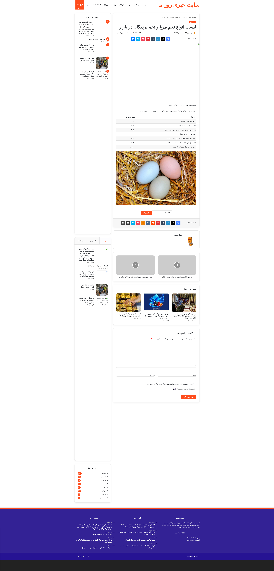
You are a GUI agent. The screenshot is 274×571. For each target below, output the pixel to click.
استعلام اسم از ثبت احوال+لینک (98, 39)
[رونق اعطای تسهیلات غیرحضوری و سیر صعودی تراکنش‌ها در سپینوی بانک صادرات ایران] (156, 302)
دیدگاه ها (81, 241)
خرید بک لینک (173, 523)
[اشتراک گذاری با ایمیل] (128, 223)
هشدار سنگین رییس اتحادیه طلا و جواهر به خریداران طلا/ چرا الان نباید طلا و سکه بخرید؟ (184, 316)
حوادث (129, 5)
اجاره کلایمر (196, 523)
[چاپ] (123, 223)
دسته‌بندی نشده (101, 498)
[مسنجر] (133, 39)
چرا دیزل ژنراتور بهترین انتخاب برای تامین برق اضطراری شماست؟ (86, 74)
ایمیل (194, 375)
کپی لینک (146, 213)
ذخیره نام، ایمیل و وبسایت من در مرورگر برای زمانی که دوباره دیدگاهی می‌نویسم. (171, 384)
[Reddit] (153, 223)
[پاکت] (143, 39)
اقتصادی (188, 17)
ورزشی (113, 5)
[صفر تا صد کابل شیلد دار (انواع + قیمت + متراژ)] (102, 63)
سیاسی (144, 5)
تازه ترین (93, 241)
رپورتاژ (106, 5)
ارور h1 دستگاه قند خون (185, 523)
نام (195, 366)
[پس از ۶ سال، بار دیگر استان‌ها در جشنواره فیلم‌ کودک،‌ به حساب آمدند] (102, 50)
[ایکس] (163, 39)
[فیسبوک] (168, 39)
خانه (193, 17)
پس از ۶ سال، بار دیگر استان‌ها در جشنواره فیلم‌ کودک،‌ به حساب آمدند (86, 47)
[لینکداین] (158, 39)
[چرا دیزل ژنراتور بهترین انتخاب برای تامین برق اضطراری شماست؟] (102, 150)
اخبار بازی (179, 525)
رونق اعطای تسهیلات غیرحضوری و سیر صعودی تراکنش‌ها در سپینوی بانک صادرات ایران (157, 316)
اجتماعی (136, 5)
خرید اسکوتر (195, 525)
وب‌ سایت (152, 375)
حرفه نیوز (165, 523)
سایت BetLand (171, 525)
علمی (104, 487)
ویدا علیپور (189, 33)
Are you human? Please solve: (187, 389)
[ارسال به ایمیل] (186, 33)
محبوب (105, 241)
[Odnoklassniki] (143, 223)
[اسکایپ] (138, 39)
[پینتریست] (148, 39)
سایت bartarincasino (185, 527)
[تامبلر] (153, 39)
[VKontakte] (148, 223)
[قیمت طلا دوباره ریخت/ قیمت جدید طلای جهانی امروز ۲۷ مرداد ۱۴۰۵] (128, 302)
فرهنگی (121, 5)
